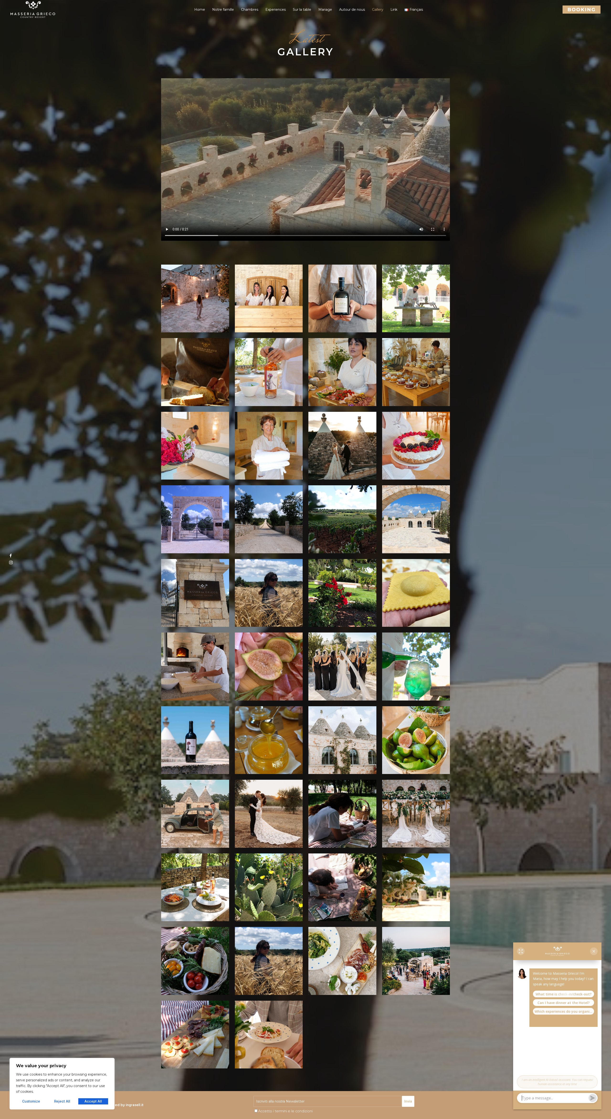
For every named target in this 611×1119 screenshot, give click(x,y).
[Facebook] (11, 556)
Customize (31, 1101)
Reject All (62, 1101)
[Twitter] (11, 563)
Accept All (93, 1101)
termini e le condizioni (294, 1111)
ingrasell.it (134, 1105)
